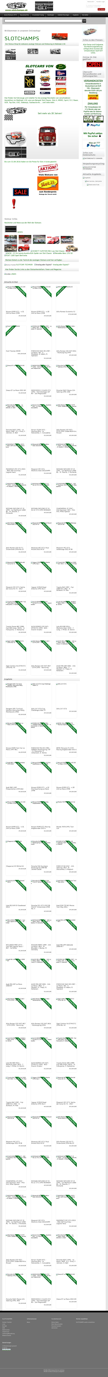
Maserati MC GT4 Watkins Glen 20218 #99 (40, 470)
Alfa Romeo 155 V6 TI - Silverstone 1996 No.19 (15, 548)
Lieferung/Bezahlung (8, 1334)
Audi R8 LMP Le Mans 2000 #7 (14, 985)
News (28, 1322)
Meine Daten (55, 1322)
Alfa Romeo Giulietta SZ (65, 311)
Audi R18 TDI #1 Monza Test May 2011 (65, 906)
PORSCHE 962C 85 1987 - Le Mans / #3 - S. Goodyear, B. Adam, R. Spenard (41, 353)
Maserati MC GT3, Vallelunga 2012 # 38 (64, 548)
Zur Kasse (101, 9)
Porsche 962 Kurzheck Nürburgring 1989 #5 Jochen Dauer (39, 868)
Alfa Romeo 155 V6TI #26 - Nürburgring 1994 (66, 352)
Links (3, 1324)
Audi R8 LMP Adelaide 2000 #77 (64, 946)
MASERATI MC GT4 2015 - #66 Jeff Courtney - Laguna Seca (15, 470)
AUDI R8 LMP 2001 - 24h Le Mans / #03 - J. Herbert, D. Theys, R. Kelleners (65, 668)
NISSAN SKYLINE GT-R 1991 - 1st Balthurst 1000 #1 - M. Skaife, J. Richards (66, 470)
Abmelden (54, 1328)
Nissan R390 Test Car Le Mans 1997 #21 (15, 749)
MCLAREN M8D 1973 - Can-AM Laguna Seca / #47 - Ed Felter (14, 946)
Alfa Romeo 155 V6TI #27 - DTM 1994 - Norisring (41, 667)
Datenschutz (6, 1330)
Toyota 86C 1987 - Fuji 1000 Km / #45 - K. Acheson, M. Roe (65, 589)
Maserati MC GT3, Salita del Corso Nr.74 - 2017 (15, 588)
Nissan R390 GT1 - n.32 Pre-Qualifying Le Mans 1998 (40, 789)
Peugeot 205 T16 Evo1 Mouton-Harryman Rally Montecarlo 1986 (15, 710)
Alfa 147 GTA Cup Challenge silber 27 (38, 709)
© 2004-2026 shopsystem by (54, 1370)
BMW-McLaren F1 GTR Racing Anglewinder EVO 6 (66, 749)
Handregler (50, 15)
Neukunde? (90, 1)
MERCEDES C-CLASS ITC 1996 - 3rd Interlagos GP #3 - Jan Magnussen (41, 392)
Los (84, 20)
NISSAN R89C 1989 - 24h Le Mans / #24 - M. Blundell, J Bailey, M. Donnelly (41, 947)
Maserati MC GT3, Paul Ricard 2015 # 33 (40, 548)
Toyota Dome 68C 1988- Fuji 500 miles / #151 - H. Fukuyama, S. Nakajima (15, 628)
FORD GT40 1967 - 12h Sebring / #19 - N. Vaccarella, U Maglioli (65, 868)
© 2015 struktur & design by (54, 1371)
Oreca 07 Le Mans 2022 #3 (16, 390)
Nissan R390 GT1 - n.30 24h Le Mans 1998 (40, 312)
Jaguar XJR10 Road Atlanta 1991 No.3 (38, 588)
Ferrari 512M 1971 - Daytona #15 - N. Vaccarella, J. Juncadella (40, 431)
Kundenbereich (56, 1319)
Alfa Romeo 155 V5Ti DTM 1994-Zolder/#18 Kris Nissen (66, 431)
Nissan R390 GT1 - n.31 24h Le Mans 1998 (15, 312)
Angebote (76, 15)
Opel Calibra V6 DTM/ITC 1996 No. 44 (16, 667)
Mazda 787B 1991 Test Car (65, 827)
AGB (3, 1328)
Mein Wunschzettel (57, 1324)
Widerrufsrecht (6, 1335)
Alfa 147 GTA (61, 708)
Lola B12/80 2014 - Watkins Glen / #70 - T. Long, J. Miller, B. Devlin (65, 628)
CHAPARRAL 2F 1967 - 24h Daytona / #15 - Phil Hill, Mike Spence (65, 510)
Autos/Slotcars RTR (10, 15)
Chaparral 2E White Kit (15, 866)
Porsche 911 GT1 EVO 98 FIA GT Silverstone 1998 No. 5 (40, 907)
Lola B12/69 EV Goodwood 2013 (16, 906)
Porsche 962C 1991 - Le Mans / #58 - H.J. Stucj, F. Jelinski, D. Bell (15, 431)
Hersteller (85, 15)
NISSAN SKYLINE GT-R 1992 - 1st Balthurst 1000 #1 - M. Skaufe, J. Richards (16, 510)
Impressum (5, 1332)
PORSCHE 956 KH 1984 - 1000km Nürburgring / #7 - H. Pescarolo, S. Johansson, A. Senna (40, 750)
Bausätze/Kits (24, 15)
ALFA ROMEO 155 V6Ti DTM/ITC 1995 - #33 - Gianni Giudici (40, 628)
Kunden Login (100, 1)
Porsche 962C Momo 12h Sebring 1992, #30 (65, 391)
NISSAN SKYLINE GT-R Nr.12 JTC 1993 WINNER (41, 509)
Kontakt (4, 1326)
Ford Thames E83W (13, 351)
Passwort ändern (56, 1326)
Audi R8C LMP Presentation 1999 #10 (14, 788)
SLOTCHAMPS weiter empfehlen (85, 1322)
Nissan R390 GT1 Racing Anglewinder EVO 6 (40, 827)
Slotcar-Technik (6, 1322)
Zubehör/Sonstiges (63, 15)
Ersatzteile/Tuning (38, 15)
